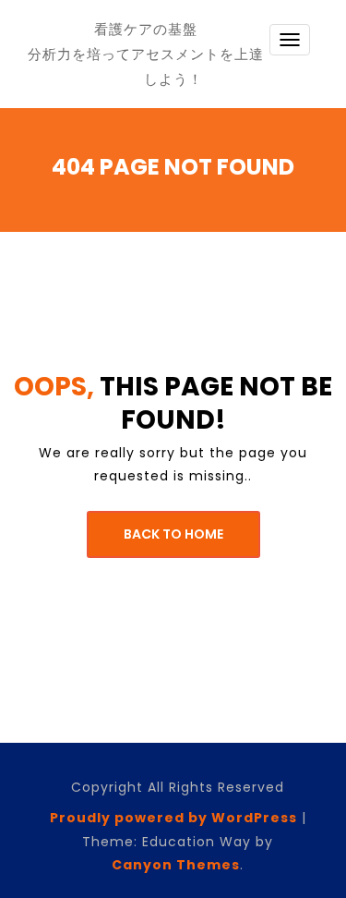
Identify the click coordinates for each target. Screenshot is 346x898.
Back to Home (173, 534)
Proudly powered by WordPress (173, 817)
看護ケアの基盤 (145, 29)
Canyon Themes (176, 865)
